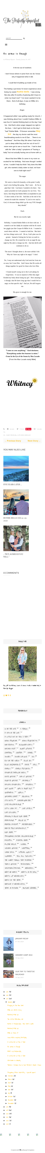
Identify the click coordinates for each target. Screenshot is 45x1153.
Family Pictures (22, 768)
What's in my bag (28, 872)
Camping (8, 752)
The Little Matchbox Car (15, 1019)
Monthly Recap (11, 824)
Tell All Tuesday (24, 856)
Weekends (29, 868)
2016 (7, 995)
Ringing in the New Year (15, 1005)
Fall (35, 764)
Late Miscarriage (24, 435)
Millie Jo (22, 820)
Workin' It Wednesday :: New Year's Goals (20, 1024)
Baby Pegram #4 (29, 740)
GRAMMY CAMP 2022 (23, 955)
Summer (8, 856)
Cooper (19, 752)
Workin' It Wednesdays (15, 884)
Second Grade (11, 848)
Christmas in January (14, 1060)
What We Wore (11, 872)
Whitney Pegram (10, 59)
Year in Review (11, 888)
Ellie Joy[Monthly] (12, 764)
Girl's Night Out (24, 788)
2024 (7, 1124)
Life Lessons (10, 812)
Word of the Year (13, 880)
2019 (7, 1110)
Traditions (25, 864)
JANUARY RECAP (21, 938)
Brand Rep (10, 748)
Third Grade (10, 864)
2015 (7, 992)
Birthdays (9, 744)
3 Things (24, 728)
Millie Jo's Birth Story (14, 1010)
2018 (7, 1107)
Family (7, 768)
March (10, 1079)
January (10, 1002)
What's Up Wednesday (14, 876)
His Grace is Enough (13, 1047)
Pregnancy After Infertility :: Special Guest (21, 1072)
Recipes (8, 840)
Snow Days (9, 852)
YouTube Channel (29, 888)
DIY (33, 756)
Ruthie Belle (10, 844)
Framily (26, 780)
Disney (7, 756)
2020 (7, 1114)
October (10, 1096)
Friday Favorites (13, 784)
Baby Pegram (11, 435)
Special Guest (25, 852)
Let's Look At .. (11, 808)
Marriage (9, 820)
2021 (7, 1117)
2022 (7, 1120)
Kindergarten (24, 800)
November (10, 1100)
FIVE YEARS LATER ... (12, 484)
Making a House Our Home (16, 816)
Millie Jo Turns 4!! (12, 1033)
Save (29, 429)
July (9, 1093)
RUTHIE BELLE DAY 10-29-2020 (15, 519)
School (23, 844)
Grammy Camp (11, 796)
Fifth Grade (10, 776)
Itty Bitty (9, 800)
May (9, 1086)
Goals (20, 792)
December (11, 1103)
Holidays (26, 796)
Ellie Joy (27, 760)
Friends (29, 784)
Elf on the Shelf (12, 760)
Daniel (30, 752)
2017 (7, 999)
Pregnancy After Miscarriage (19, 836)
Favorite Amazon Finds (15, 772)
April (9, 1083)
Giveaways (9, 792)
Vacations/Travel (13, 868)
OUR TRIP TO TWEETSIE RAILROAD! (25, 972)
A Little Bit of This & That (16, 736)
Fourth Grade (11, 780)
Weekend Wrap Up (12, 1014)
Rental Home (22, 840)
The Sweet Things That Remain (18, 860)
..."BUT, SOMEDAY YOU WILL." (13, 555)
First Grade (26, 776)
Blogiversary (25, 744)
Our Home (9, 832)
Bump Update (26, 748)
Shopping (25, 848)
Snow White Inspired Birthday (16, 1037)
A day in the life (12, 732)
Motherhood (27, 824)
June (9, 1089)
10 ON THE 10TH (10, 728)
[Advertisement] (22, 911)
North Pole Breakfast (15, 828)
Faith (27, 764)
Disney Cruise (21, 756)
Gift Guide (9, 788)
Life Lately (27, 808)
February (10, 1076)
